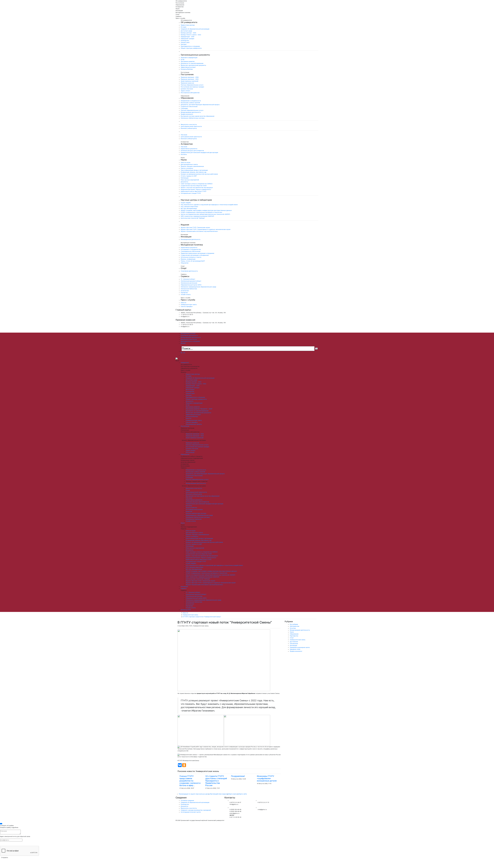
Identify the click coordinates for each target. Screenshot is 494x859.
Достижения (294, 641)
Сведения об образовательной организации (195, 29)
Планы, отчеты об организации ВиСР (193, 261)
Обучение (184, 134)
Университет (185, 362)
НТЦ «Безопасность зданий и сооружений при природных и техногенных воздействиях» (209, 204)
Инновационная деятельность (190, 239)
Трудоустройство (191, 507)
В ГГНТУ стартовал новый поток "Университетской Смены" (202, 616)
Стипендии (184, 108)
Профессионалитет (187, 114)
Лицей (188, 490)
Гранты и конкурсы (187, 168)
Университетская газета (189, 304)
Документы (184, 181)
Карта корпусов (234, 794)
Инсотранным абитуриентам (190, 92)
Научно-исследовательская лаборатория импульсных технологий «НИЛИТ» (205, 214)
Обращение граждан (187, 38)
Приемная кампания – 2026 (190, 77)
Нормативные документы (189, 148)
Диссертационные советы (189, 164)
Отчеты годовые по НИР (189, 176)
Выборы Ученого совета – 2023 (191, 34)
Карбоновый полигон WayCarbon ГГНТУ (193, 191)
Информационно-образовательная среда (199, 515)
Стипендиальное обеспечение (190, 251)
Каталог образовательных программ (194, 440)
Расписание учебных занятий (190, 102)
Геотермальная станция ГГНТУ (191, 193)
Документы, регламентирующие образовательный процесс (200, 104)
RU (181, 352)
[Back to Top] (1, 823)
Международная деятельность (191, 112)
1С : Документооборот (188, 279)
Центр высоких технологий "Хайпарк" (193, 218)
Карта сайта (243, 794)
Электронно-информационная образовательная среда (198, 287)
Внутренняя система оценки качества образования (197, 116)
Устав (182, 59)
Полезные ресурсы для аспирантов (192, 150)
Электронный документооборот (191, 281)
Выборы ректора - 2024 (188, 33)
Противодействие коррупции (219, 794)
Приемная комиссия (187, 83)
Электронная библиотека (189, 288)
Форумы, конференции (188, 259)
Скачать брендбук (186, 306)
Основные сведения (187, 800)
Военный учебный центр (189, 128)
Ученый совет (185, 42)
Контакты (184, 154)
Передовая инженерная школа (300, 647)
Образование (185, 454)
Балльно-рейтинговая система (196, 513)
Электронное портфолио (194, 519)
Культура (293, 628)
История (183, 27)
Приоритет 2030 (295, 649)
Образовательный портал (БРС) (191, 285)
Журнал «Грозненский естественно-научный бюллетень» (199, 231)
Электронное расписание (189, 283)
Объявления (294, 643)
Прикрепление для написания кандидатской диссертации (199, 152)
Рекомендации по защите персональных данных (194, 794)
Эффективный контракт (188, 67)
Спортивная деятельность (189, 271)
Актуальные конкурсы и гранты (191, 257)
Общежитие (184, 263)
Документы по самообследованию (192, 63)
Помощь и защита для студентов (196, 481)
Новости (183, 302)
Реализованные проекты (194, 424)
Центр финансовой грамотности (191, 126)
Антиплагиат (185, 290)
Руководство (185, 40)
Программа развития (188, 61)
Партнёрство (294, 636)
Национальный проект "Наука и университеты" (196, 189)
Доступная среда (186, 31)
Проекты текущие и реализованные (192, 166)
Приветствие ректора (188, 25)
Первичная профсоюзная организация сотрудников (197, 253)
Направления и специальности (191, 100)
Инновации (184, 586)
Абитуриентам (294, 626)
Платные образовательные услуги (192, 85)
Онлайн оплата (186, 294)
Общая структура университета (191, 48)
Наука (183, 523)
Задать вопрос (185, 90)
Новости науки (185, 162)
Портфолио (184, 292)
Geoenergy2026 (186, 609)
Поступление (185, 426)
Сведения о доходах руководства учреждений (196, 810)
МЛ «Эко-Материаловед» (189, 208)
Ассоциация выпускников (194, 509)
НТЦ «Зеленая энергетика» (189, 206)
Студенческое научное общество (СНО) (194, 185)
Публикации (184, 178)
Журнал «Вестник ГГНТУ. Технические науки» (195, 227)
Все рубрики (294, 624)
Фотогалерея (190, 389)
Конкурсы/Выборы (187, 69)
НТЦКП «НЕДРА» (186, 202)
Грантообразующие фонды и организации (194, 170)
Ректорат (184, 44)
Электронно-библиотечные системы (193, 118)
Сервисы (184, 588)
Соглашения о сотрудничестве (191, 249)
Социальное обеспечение (189, 106)
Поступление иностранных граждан (192, 87)
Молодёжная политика (188, 333)
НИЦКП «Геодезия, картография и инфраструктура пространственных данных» (206, 210)
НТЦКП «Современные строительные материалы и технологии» (201, 212)
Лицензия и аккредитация (189, 57)
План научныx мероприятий (190, 180)
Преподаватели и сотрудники (190, 46)
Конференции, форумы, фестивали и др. (194, 172)
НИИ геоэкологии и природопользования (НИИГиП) (197, 216)
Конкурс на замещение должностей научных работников (199, 174)
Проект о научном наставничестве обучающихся (197, 187)
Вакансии (189, 511)
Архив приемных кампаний (189, 81)
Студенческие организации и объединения (195, 255)
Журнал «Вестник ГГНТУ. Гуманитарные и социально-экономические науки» (206, 229)
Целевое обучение (187, 89)
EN (184, 352)
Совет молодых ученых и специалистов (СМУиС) (197, 183)
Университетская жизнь (190, 615)
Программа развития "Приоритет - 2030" (199, 409)
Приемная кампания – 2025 (190, 79)
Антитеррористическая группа (191, 812)
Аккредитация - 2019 (187, 36)
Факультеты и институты (189, 124)
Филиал (183, 343)
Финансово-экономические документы (193, 65)
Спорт (292, 638)
